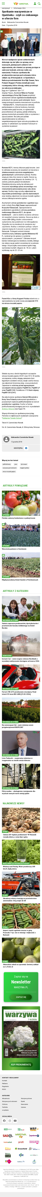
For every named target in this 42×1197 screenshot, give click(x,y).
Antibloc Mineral (8, 409)
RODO (4, 1089)
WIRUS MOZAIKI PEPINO (9, 471)
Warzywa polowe (26, 1098)
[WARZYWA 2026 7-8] (21, 1034)
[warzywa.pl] (21, 3)
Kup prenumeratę (21, 1064)
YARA (15, 464)
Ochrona (4, 1104)
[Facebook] (26, 448)
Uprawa (23, 1107)
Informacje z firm (20, 8)
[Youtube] (15, 1121)
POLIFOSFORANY (7, 464)
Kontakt (4, 1080)
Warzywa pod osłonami (9, 1101)
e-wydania (5, 1110)
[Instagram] (10, 1121)
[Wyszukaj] (39, 3)
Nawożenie (24, 1104)
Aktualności (6, 1098)
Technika (5, 1107)
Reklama (5, 1083)
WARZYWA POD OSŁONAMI (9, 468)
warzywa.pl (6, 8)
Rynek (23, 1101)
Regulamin (5, 1086)
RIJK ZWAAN (24, 464)
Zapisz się (21, 997)
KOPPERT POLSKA (24, 468)
